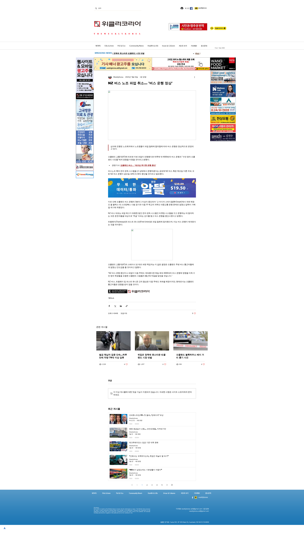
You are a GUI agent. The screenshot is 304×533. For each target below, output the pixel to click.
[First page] (132, 485)
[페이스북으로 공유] (109, 306)
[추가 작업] (194, 77)
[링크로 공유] (127, 306)
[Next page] (167, 485)
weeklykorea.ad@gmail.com (199, 511)
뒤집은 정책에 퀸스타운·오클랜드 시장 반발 (152, 356)
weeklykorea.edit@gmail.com (192, 509)
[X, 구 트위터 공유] (115, 306)
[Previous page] (137, 485)
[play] (231, 112)
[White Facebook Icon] (192, 497)
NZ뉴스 (111, 298)
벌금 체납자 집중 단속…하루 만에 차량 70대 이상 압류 (113, 356)
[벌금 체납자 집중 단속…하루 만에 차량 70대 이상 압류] (113, 340)
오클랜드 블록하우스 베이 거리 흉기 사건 (190, 356)
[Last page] (172, 485)
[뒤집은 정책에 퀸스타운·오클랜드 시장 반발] (152, 340)
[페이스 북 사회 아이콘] (191, 8)
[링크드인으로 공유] (121, 306)
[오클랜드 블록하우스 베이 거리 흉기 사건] (190, 340)
